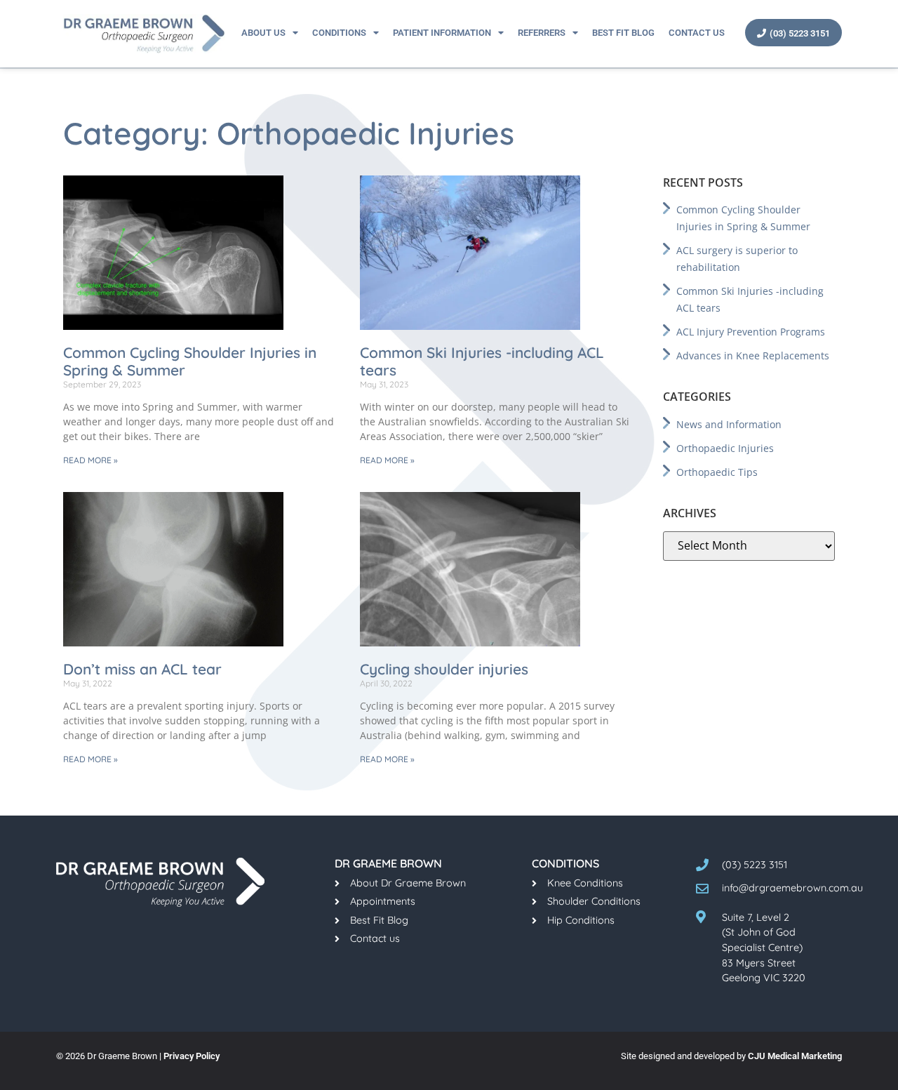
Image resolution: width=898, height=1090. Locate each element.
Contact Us (697, 32)
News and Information (729, 424)
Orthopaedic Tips (717, 472)
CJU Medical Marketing (795, 1056)
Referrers (541, 32)
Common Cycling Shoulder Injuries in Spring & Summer (189, 361)
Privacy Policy (191, 1056)
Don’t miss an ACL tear (142, 669)
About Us (263, 32)
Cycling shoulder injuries (444, 669)
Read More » (90, 460)
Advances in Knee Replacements (752, 355)
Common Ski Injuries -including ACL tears (482, 361)
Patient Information (442, 32)
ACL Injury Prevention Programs (750, 331)
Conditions (339, 32)
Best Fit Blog (623, 32)
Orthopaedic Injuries (725, 448)
